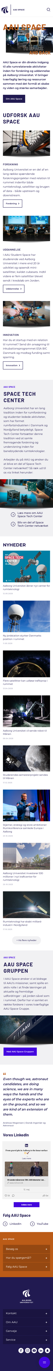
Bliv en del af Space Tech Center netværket (33, 524)
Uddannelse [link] (12, 288)
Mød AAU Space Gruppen (20, 1051)
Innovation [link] (12, 365)
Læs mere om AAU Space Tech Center (30, 514)
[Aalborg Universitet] (5, 9)
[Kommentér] (12, 1195)
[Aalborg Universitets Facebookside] (21, 1350)
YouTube (42, 1223)
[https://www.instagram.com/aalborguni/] (27, 1350)
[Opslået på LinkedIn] (26, 1145)
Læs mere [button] (26, 1158)
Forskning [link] (11, 203)
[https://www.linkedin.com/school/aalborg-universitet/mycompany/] (40, 1350)
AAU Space (19, 10)
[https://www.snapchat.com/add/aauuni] (47, 1350)
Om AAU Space (14, 98)
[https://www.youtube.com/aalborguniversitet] (34, 1350)
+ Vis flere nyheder (26, 940)
